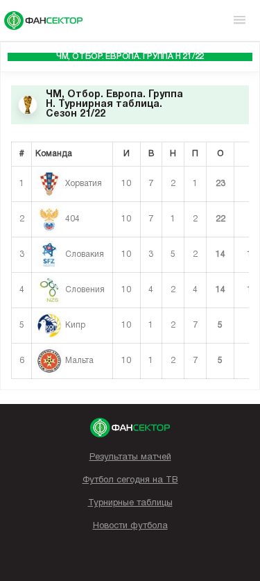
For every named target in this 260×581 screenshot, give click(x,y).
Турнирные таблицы (130, 503)
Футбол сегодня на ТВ (130, 480)
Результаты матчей (130, 457)
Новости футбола (130, 526)
